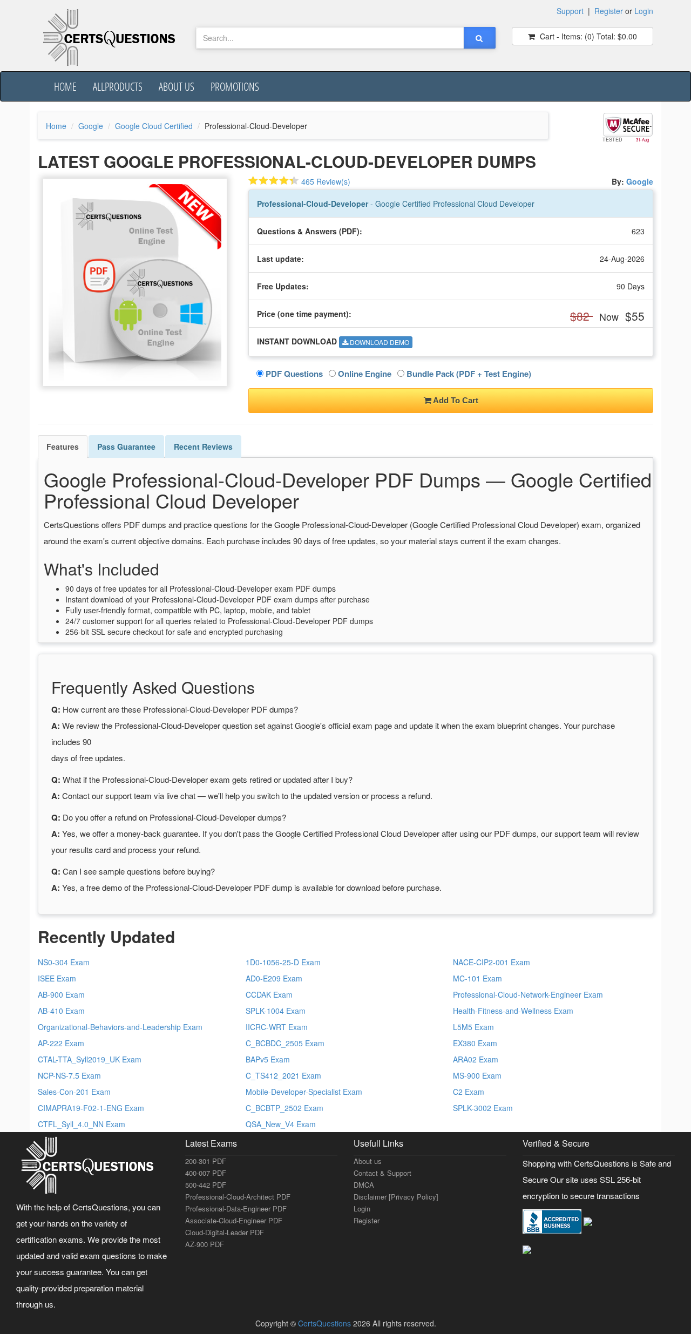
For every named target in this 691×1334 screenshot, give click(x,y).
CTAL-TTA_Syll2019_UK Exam (89, 1059)
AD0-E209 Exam (274, 978)
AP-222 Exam (61, 1043)
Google (90, 125)
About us (176, 86)
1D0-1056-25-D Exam (283, 962)
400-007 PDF (205, 1173)
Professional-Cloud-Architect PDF (237, 1196)
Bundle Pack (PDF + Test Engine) (467, 374)
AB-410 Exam (61, 1010)
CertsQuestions (325, 1323)
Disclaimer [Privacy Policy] (396, 1196)
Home (65, 86)
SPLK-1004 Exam (276, 1010)
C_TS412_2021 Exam (283, 1075)
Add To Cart (454, 400)
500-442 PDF (205, 1185)
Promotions (235, 86)
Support (570, 10)
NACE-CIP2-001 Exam (491, 962)
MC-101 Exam (477, 978)
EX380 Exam (475, 1043)
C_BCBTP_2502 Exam (284, 1107)
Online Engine (363, 374)
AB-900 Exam (61, 994)
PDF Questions (293, 374)
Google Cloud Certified (154, 125)
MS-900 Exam (477, 1075)
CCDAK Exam (269, 994)
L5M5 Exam (473, 1026)
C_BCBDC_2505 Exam (285, 1043)
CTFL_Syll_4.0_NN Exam (81, 1124)
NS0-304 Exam (64, 962)
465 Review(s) (325, 181)
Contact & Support (382, 1173)
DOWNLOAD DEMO (378, 342)
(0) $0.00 (587, 36)
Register (608, 10)
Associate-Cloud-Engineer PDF (233, 1220)
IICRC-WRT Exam (277, 1026)
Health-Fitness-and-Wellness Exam (513, 1010)
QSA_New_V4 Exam (281, 1124)
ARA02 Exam (475, 1059)
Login (643, 10)
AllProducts (118, 86)
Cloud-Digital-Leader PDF (224, 1232)
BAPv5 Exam (268, 1059)
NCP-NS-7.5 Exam (69, 1075)
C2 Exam (468, 1091)
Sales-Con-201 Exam (74, 1091)
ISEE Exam (57, 978)
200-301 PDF (205, 1161)
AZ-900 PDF (204, 1244)
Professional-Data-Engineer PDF (236, 1208)
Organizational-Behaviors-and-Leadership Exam (120, 1026)
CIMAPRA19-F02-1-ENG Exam (91, 1107)
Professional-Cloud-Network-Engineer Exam (528, 994)
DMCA (364, 1185)
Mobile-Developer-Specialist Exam (304, 1091)
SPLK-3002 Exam (483, 1107)
